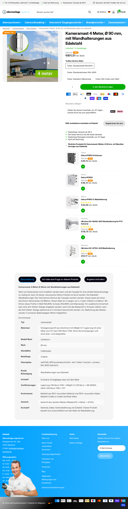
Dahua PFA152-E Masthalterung (94, 199)
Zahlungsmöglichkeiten (51, 454)
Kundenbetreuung (49, 434)
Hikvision (84, 219)
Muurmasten (31, 28)
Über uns (45, 438)
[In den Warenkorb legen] (83, 167)
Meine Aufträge (76, 443)
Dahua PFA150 (87, 177)
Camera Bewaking (34, 22)
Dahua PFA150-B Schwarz (91, 155)
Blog (43, 471)
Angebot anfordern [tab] (96, 279)
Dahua (83, 153)
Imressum (6, 486)
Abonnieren (105, 456)
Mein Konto (74, 438)
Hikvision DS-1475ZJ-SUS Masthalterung (98, 248)
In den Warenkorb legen (103, 87)
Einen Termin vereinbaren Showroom (47, 446)
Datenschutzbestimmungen (53, 487)
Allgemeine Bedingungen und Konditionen (49, 479)
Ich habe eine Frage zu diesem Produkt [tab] (60, 279)
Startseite (6, 28)
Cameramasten (116, 22)
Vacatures (46, 467)
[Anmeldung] (113, 12)
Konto (72, 434)
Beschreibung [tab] (27, 279)
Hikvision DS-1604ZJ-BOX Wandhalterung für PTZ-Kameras (102, 222)
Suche (89, 12)
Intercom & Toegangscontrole (65, 22)
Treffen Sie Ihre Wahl (74, 61)
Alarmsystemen (11, 22)
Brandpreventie (94, 22)
